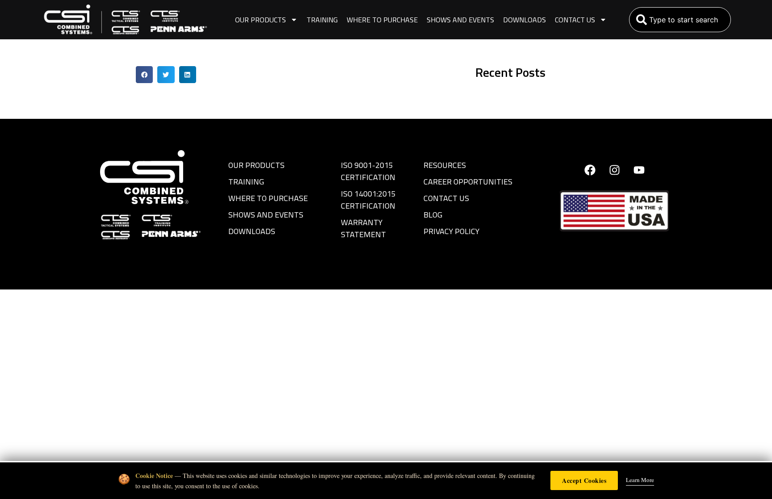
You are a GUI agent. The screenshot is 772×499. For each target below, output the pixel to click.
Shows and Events (460, 19)
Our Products (260, 19)
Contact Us (575, 19)
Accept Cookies (584, 480)
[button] (144, 74)
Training (322, 19)
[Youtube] (639, 170)
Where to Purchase (382, 19)
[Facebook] (590, 170)
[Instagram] (614, 170)
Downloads (524, 19)
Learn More (640, 480)
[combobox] (680, 19)
